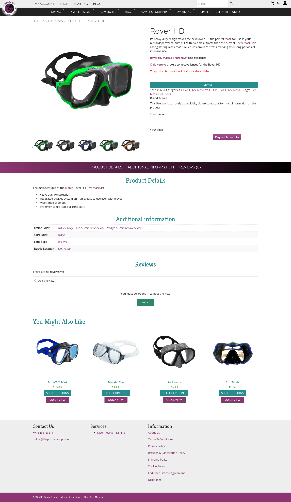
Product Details (106, 167)
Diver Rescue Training (111, 432)
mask (228, 39)
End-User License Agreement (166, 473)
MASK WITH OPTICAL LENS (214, 90)
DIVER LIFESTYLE (80, 12)
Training (80, 4)
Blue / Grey (81, 228)
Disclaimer (154, 480)
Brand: (154, 98)
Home (37, 21)
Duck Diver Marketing (94, 497)
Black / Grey (65, 228)
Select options (57, 393)
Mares (163, 98)
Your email (157, 130)
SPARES (205, 12)
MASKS (62, 21)
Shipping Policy (157, 459)
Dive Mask (93, 188)
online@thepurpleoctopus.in (51, 439)
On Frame (64, 248)
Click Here (156, 64)
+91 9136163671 (43, 432)
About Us (154, 432)
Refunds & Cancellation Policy (166, 453)
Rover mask (243, 43)
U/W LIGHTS (108, 12)
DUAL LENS (78, 21)
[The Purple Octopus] (9, 8)
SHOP (64, 4)
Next (140, 145)
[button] (279, 3)
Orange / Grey (114, 228)
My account (45, 4)
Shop (49, 21)
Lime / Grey (97, 228)
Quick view (57, 400)
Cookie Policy (156, 466)
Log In (145, 302)
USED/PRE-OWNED (228, 12)
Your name (157, 114)
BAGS (128, 12)
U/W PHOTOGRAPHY (154, 12)
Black (61, 235)
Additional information (151, 167)
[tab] (106, 167)
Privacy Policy (156, 446)
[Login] (285, 3)
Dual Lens (164, 94)
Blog (97, 4)
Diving (56, 12)
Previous (32, 145)
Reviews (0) (190, 167)
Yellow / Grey (133, 228)
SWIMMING (184, 12)
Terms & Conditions (160, 439)
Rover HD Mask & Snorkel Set (168, 58)
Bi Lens (62, 242)
